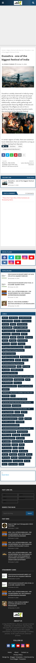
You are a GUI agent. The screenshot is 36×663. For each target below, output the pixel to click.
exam (15, 444)
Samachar (7, 405)
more (29, 454)
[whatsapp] (18, 257)
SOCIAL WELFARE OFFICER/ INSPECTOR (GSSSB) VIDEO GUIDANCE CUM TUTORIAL (17, 403)
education (7, 444)
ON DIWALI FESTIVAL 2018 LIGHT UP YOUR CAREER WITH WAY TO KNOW (18, 376)
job (16, 448)
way (22, 464)
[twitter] (11, 257)
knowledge (7, 451)
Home (3, 50)
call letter (21, 438)
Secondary (17, 405)
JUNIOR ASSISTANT (9, 366)
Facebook (16, 334)
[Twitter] (7, 155)
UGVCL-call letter (9, 422)
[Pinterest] (16, 155)
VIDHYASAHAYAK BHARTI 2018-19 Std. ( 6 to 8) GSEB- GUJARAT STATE (20, 283)
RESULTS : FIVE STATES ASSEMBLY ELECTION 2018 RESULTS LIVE (17, 393)
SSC (4, 495)
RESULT (6, 389)
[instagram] (25, 257)
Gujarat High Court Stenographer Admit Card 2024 (20, 525)
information (7, 448)
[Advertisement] (18, 24)
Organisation (19, 379)
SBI (14, 396)
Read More (5, 475)
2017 (5, 318)
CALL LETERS (8, 327)
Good (5, 340)
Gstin (14, 344)
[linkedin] (18, 478)
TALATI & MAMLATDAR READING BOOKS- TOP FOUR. (16, 409)
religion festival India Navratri (15, 50)
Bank (13, 324)
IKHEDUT (22, 498)
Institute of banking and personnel (13, 363)
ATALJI (18, 321)
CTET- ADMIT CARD (21, 327)
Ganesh (30, 337)
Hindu (20, 146)
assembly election (9, 438)
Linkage (27, 366)
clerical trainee (18, 441)
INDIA (25, 360)
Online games (8, 379)
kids (22, 448)
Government (23, 340)
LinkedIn (6, 370)
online (15, 457)
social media (18, 461)
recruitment (7, 461)
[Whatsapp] (11, 155)
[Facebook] (3, 155)
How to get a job (8, 360)
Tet (22, 418)
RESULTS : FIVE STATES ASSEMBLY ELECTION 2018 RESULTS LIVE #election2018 (21, 302)
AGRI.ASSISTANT (25, 318)
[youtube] (31, 257)
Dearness (7, 334)
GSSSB (21, 337)
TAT (18, 412)
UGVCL (29, 418)
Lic (20, 366)
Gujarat (22, 344)
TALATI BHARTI (8, 412)
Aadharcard (27, 321)
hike (22, 444)
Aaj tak (6, 324)
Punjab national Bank (26, 386)
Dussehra (12, 146)
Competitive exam (9, 331)
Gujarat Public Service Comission (13, 347)
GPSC (24, 334)
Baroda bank (22, 324)
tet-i (5, 464)
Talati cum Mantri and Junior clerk (13, 415)
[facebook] (4, 257)
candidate (7, 441)
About (16, 652)
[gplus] (13, 478)
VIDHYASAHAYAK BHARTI (11, 425)
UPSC (21, 495)
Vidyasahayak (23, 431)
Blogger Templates (16, 657)
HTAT (28, 347)
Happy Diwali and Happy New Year (14, 350)
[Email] (20, 155)
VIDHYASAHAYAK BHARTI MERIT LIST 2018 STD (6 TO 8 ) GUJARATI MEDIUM (21, 275)
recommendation (25, 457)
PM (28, 379)
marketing (24, 451)
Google (14, 340)
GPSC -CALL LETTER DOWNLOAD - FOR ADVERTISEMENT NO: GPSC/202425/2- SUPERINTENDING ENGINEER (19, 293)
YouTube (16, 435)
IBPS (19, 360)
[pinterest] (28, 478)
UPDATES (20, 422)
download (29, 441)
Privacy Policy (18, 655)
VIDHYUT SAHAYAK (9, 431)
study (27, 461)
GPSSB (6, 337)
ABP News (14, 318)
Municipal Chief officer (10, 373)
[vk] (4, 262)
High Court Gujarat (9, 353)
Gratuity (6, 344)
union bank (14, 464)
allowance (26, 435)
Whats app (7, 435)
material (14, 454)
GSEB (13, 337)
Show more (30, 177)
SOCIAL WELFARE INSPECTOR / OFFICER (15, 399)
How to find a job (27, 357)
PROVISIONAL (8, 383)
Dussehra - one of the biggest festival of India (21, 182)
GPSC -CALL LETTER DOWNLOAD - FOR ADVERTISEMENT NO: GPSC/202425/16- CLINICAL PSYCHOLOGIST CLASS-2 (20, 544)
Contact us (24, 652)
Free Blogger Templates (18, 659)
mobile (22, 454)
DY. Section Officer (24, 331)
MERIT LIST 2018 (17, 370)
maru (5, 454)
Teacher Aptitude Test (10, 418)
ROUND (6, 396)
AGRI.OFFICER (8, 321)
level (15, 451)
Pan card (18, 383)
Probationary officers (10, 386)
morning (6, 457)
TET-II (24, 412)
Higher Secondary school (11, 357)
